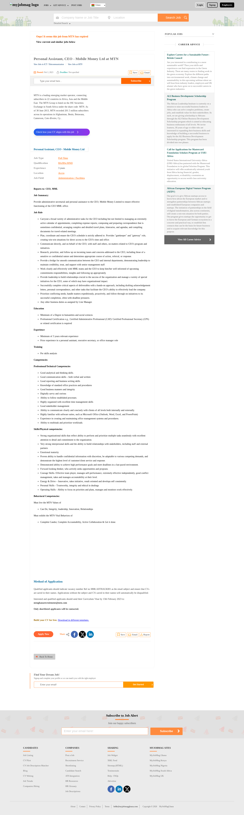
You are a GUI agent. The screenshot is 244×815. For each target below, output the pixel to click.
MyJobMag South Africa (161, 770)
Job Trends (28, 781)
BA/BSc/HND (65, 163)
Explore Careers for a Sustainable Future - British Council (188, 56)
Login (200, 5)
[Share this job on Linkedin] (90, 634)
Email (147, 72)
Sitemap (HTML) (115, 765)
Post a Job (69, 755)
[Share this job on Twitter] (82, 634)
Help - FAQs (113, 776)
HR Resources (71, 781)
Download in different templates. (73, 620)
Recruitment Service (74, 760)
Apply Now (43, 634)
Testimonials (113, 770)
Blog (25, 770)
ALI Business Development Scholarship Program (186, 98)
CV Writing (28, 776)
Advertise (112, 781)
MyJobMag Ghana (158, 755)
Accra (61, 173)
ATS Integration (72, 776)
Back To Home (46, 656)
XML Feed (112, 760)
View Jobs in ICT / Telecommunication (49, 64)
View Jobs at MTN (75, 64)
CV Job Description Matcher (36, 765)
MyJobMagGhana (166, 806)
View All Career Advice (189, 239)
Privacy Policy (95, 806)
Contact (82, 806)
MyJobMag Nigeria (158, 765)
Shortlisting (70, 765)
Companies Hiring (31, 786)
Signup (212, 5)
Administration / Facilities (71, 178)
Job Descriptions (72, 791)
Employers (227, 5)
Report (146, 634)
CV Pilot (27, 760)
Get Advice (59, 5)
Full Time (63, 158)
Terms (107, 806)
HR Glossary (71, 786)
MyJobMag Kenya (158, 760)
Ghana (97, 5)
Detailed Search (61, 23)
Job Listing (28, 755)
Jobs (46, 5)
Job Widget (113, 755)
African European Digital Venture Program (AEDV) (189, 190)
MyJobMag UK (157, 776)
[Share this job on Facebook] (74, 634)
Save (135, 72)
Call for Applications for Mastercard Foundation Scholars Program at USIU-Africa (187, 152)
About (72, 806)
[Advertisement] (123, 114)
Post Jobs (76, 5)
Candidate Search (73, 770)
